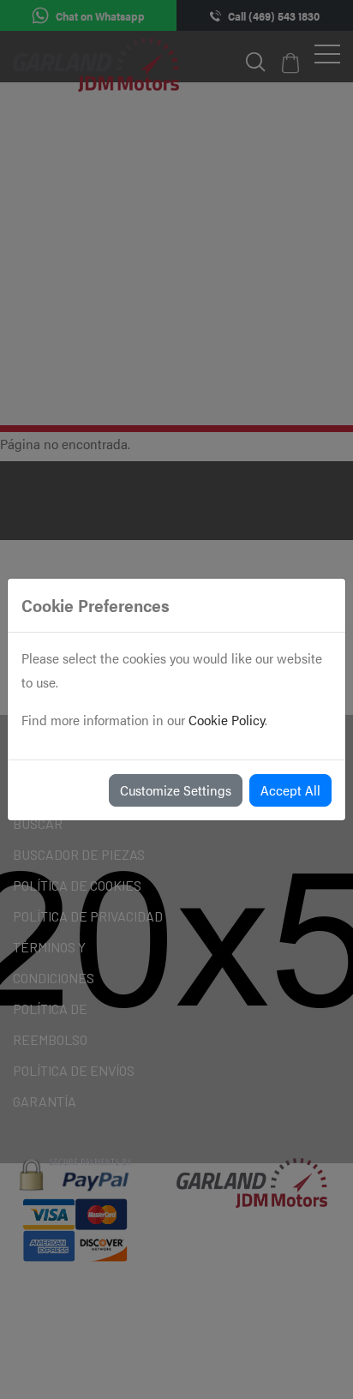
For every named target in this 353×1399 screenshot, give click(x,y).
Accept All (290, 790)
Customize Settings (175, 790)
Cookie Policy (226, 720)
